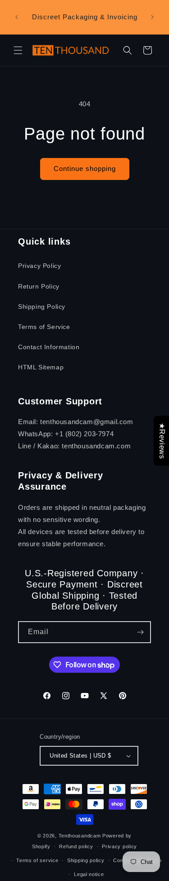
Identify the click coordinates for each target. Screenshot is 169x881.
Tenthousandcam (80, 835)
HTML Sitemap (41, 367)
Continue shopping (85, 168)
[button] (18, 50)
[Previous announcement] (17, 17)
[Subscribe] (140, 632)
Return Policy (38, 286)
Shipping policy (86, 860)
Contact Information (48, 347)
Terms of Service (44, 326)
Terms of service (37, 860)
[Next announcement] (152, 17)
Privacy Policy (39, 265)
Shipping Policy (41, 306)
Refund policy (76, 846)
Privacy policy (119, 846)
